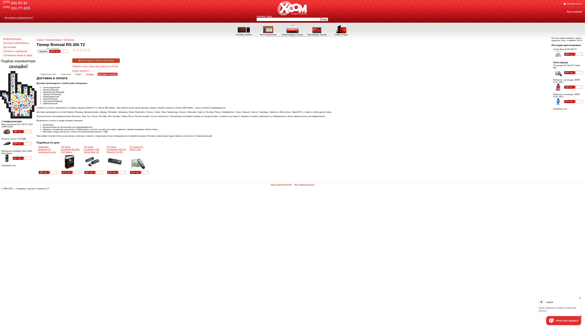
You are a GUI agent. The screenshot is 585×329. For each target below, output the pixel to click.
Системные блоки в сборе (17, 55)
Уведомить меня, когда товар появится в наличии (95, 66)
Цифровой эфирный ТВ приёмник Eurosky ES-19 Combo (47, 151)
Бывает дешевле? (80, 71)
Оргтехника (9, 47)
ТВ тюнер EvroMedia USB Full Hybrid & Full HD (116, 149)
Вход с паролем (574, 11)
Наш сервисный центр (304, 184)
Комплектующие (12, 39)
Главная (40, 40)
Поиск (324, 19)
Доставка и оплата (107, 74)
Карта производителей (281, 184)
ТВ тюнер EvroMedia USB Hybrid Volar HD (91, 149)
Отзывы (90, 74)
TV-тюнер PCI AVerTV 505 (136, 148)
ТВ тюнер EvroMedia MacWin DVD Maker (70, 149)
